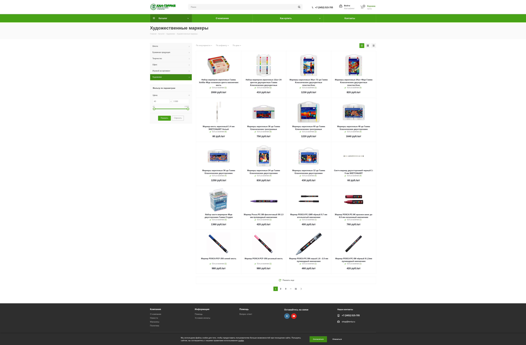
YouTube (294, 316)
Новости (154, 318)
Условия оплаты (202, 318)
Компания (155, 309)
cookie (241, 340)
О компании (155, 314)
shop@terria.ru (348, 321)
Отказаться (337, 339)
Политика (154, 325)
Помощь (199, 314)
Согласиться (318, 339)
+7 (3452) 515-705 (324, 7)
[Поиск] (299, 7)
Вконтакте (287, 316)
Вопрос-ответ (245, 314)
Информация (202, 309)
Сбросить (178, 118)
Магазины (154, 322)
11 (296, 289)
